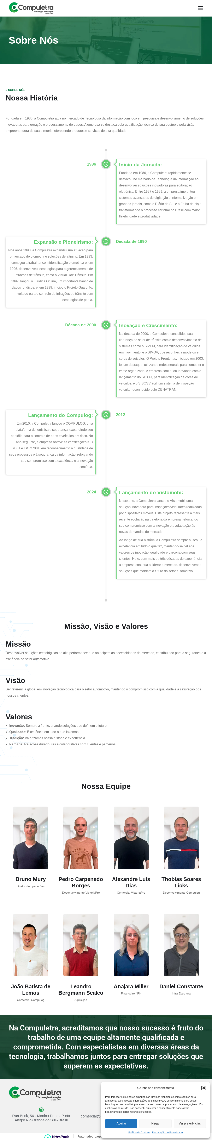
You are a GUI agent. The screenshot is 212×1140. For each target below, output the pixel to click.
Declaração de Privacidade (167, 1132)
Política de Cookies (139, 1132)
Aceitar (121, 1123)
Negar (155, 1123)
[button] (204, 1088)
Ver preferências (190, 1123)
